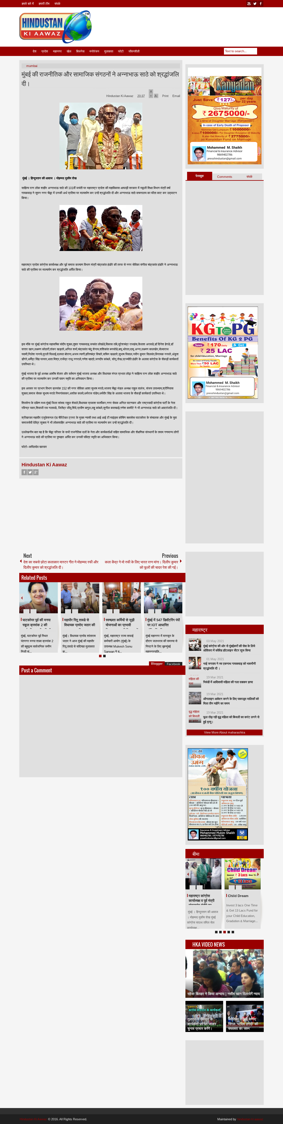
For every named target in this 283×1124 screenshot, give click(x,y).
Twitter (30, 472)
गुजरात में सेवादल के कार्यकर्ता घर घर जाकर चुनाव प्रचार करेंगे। (201, 1023)
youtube (249, 4)
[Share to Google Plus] (53, 601)
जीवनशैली (133, 51)
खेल (69, 51)
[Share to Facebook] (42, 601)
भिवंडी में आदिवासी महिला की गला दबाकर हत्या (228, 682)
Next (179, 598)
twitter (255, 4)
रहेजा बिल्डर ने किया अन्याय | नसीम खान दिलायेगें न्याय (223, 994)
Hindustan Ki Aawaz (120, 96)
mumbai (31, 66)
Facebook (24, 472)
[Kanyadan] (243, 873)
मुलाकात (108, 51)
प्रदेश (44, 51)
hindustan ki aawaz (250, 1119)
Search (260, 51)
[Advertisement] (188, 20)
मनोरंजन (94, 51)
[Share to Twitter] (47, 601)
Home (25, 51)
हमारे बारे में (28, 3)
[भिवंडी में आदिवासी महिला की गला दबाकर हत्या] (195, 681)
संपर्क (57, 3)
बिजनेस (80, 51)
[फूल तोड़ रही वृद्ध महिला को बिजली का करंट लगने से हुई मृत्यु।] (195, 716)
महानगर (57, 51)
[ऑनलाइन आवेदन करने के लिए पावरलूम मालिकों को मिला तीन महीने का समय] (195, 698)
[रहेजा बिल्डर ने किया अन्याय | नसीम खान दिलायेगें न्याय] (224, 973)
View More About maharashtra (224, 732)
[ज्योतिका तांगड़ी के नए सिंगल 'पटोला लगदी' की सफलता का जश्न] (245, 1016)
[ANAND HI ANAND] (203, 873)
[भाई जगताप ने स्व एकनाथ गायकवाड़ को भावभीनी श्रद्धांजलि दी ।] (195, 663)
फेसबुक (200, 176)
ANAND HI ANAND (204, 896)
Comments (224, 176)
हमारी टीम (44, 3)
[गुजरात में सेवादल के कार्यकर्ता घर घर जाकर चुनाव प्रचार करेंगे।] (204, 1016)
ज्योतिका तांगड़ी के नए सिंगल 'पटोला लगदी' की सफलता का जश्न (243, 1023)
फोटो (120, 51)
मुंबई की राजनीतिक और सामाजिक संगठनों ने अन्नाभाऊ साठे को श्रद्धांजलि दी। (100, 78)
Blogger (157, 663)
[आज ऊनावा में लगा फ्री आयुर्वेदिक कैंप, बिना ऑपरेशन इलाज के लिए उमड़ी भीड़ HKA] (121, 597)
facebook (260, 4)
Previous (21, 598)
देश (34, 51)
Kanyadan (236, 896)
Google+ (36, 472)
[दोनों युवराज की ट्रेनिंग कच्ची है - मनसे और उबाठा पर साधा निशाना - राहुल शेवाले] (163, 597)
